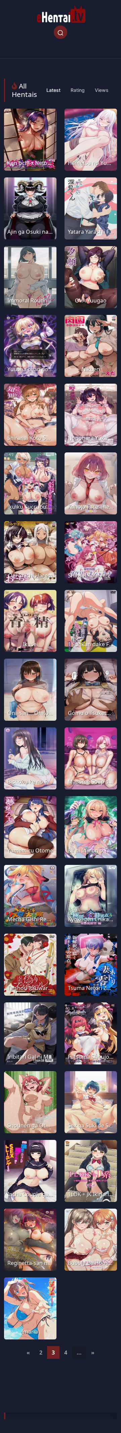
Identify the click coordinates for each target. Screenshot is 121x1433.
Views (102, 90)
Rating (78, 90)
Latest (53, 90)
